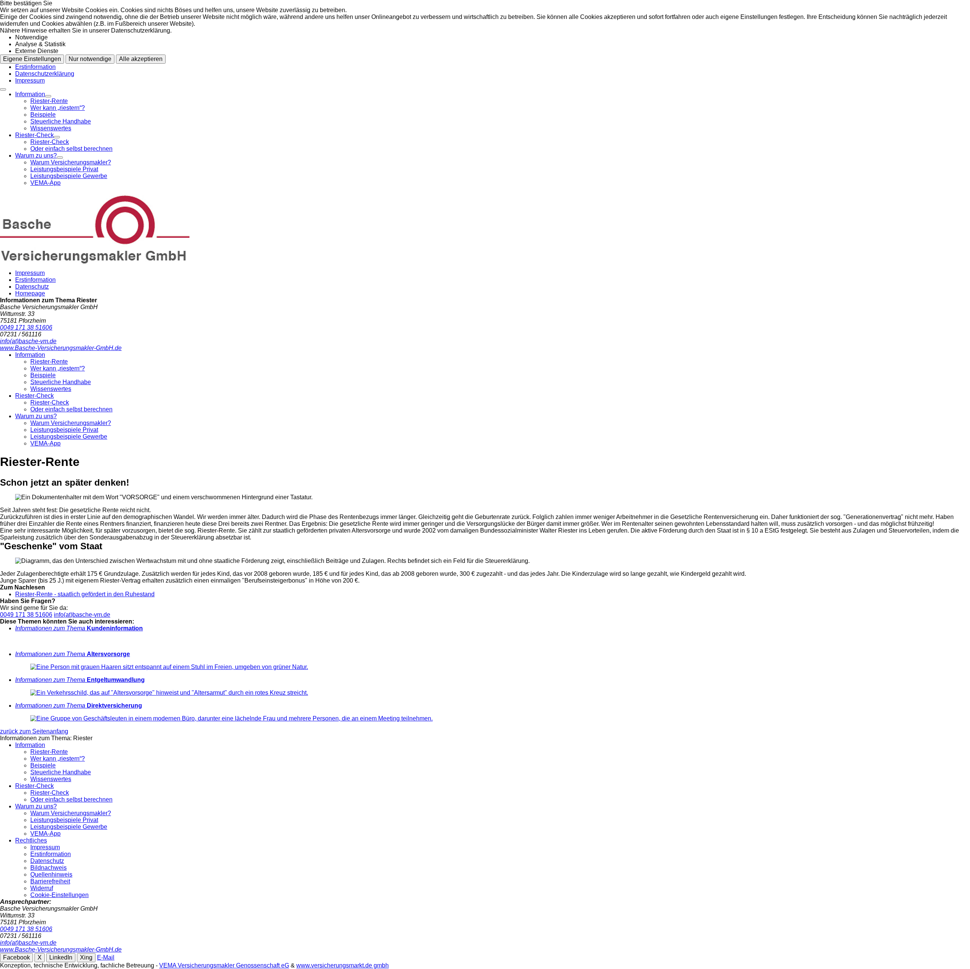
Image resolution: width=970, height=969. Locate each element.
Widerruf (41, 888)
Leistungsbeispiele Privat (64, 169)
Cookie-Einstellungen (59, 895)
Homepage (30, 293)
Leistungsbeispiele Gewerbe (68, 176)
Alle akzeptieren (141, 59)
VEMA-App (45, 183)
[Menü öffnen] (3, 89)
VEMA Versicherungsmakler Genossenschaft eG (224, 965)
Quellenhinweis (51, 874)
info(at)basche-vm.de (82, 614)
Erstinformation (35, 67)
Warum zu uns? (36, 155)
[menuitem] (492, 111)
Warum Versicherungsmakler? (70, 162)
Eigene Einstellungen (32, 59)
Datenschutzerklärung (44, 73)
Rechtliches (31, 840)
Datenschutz (32, 286)
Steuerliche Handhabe (60, 121)
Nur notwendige (90, 59)
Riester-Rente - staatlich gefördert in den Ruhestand (85, 594)
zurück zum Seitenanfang (34, 731)
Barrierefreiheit (50, 881)
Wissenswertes (50, 128)
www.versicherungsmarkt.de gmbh (342, 965)
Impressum (30, 80)
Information (30, 94)
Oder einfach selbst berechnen (71, 148)
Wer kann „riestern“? (57, 108)
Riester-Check (34, 135)
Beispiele (43, 114)
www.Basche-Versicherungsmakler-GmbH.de (61, 949)
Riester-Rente (49, 101)
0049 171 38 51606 (26, 614)
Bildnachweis (48, 867)
